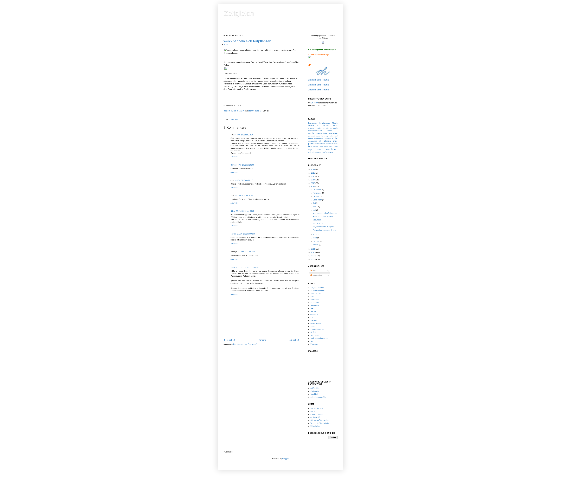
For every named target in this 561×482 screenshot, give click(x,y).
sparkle (328, 143)
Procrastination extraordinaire (324, 230)
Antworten (235, 157)
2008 (313, 259)
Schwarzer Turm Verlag (319, 420)
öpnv (330, 152)
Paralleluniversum (317, 329)
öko (326, 152)
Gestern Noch (315, 323)
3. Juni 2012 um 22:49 (247, 252)
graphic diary (233, 119)
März (315, 238)
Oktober (316, 196)
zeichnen (331, 149)
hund (335, 136)
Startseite (262, 340)
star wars (334, 143)
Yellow (334, 125)
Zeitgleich (239, 13)
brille (327, 128)
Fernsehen (312, 123)
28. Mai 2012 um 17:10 (243, 135)
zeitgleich (312, 152)
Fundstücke (324, 123)
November (317, 193)
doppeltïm (314, 314)
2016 (313, 173)
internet (320, 138)
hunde (310, 138)
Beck (312, 297)
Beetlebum (314, 299)
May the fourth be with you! (323, 227)
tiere (310, 146)
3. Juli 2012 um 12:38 (249, 267)
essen (319, 130)
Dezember (317, 190)
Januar (316, 245)
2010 (313, 252)
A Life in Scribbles (317, 291)
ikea (315, 138)
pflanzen (327, 141)
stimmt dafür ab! (255, 111)
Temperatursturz (319, 223)
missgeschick (312, 141)
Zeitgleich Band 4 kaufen (318, 80)
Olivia (233, 211)
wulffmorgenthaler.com (319, 338)
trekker (315, 146)
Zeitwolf (234, 267)
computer (312, 131)
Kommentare (317, 275)
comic (335, 128)
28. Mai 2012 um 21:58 (244, 196)
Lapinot (313, 326)
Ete (311, 317)
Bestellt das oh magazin (234, 111)
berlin (318, 128)
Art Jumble (314, 388)
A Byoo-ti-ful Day (317, 288)
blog (323, 128)
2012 (313, 187)
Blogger (285, 459)
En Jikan (314, 103)
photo (335, 141)
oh (320, 141)
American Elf (315, 294)
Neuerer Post (229, 340)
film (309, 133)
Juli (314, 203)
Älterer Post (294, 340)
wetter (319, 150)
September (317, 200)
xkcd (312, 341)
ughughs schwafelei (318, 397)
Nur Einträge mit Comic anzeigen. (322, 50)
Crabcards (314, 391)
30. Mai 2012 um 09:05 (245, 211)
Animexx (313, 411)
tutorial (321, 146)
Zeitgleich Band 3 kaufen (318, 85)
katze (326, 138)
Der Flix (313, 311)
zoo (323, 152)
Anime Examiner (317, 408)
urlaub (326, 146)
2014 (313, 180)
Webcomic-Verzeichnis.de (320, 423)
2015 (313, 176)
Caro (233, 165)
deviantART (315, 417)
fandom (329, 131)
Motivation (317, 220)
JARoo (233, 234)
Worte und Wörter (318, 125)
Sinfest (313, 332)
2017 (313, 169)
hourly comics (328, 136)
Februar (316, 241)
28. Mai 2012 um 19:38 (245, 165)
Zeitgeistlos (315, 426)
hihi (322, 136)
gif (314, 136)
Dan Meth (314, 394)
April (315, 234)
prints (317, 143)
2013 (313, 183)
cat (331, 128)
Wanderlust (315, 335)
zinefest (319, 152)
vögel (310, 149)
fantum (335, 131)
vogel (335, 146)
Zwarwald (314, 344)
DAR (312, 308)
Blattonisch (314, 303)
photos (311, 143)
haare (318, 136)
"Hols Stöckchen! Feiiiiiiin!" (323, 217)
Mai (314, 210)
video (331, 146)
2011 (313, 249)
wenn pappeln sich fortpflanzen (247, 41)
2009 (313, 256)
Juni (315, 207)
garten (310, 136)
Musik (334, 123)
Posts (314, 271)
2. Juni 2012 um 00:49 (246, 234)
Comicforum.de (316, 414)
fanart (325, 131)
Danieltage (314, 305)
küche (334, 138)
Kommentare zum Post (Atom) (245, 344)
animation (311, 128)
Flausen (313, 320)
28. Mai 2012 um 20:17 (243, 180)
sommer (322, 143)
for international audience (324, 133)
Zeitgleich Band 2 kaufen (318, 90)
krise (329, 138)
